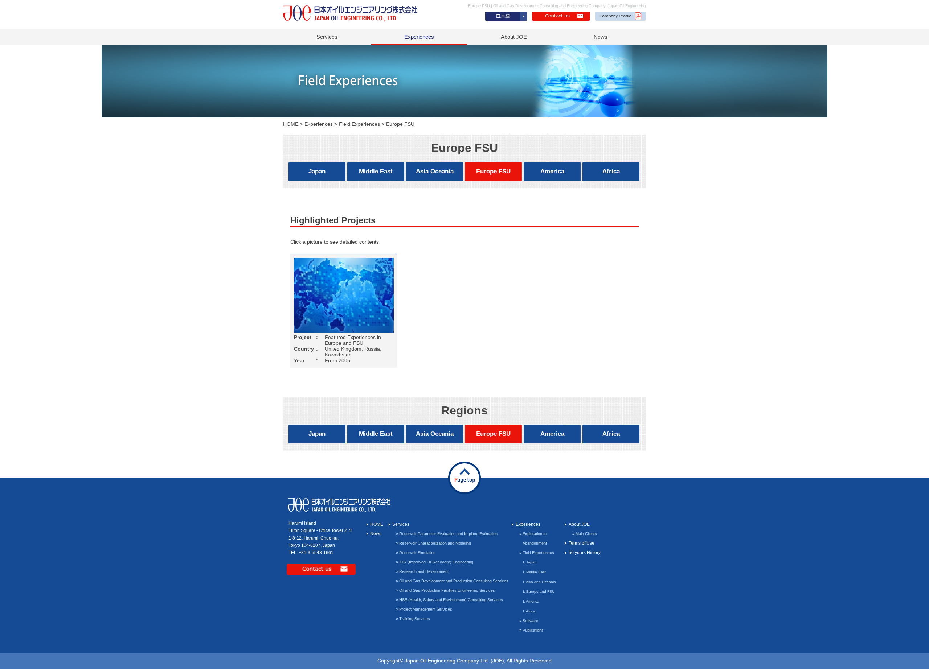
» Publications (531, 630)
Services (326, 37)
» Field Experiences (536, 552)
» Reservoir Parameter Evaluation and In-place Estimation (447, 534)
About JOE (514, 37)
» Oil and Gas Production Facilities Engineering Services (445, 590)
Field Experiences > (361, 124)
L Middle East (534, 572)
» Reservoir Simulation (415, 552)
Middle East (376, 171)
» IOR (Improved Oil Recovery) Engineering (434, 562)
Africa (611, 171)
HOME (290, 124)
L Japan (530, 562)
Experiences (419, 37)
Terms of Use (581, 543)
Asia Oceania (435, 171)
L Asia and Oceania (539, 582)
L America (531, 601)
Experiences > (320, 124)
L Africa (529, 611)
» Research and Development (422, 571)
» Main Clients (584, 534)
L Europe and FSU (538, 592)
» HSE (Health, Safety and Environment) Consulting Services (449, 600)
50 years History (585, 552)
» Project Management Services (424, 609)
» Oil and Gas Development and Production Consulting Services (452, 581)
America (552, 171)
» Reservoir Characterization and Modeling (433, 543)
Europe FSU (493, 171)
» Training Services (413, 618)
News (600, 37)
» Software (528, 621)
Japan (317, 171)
